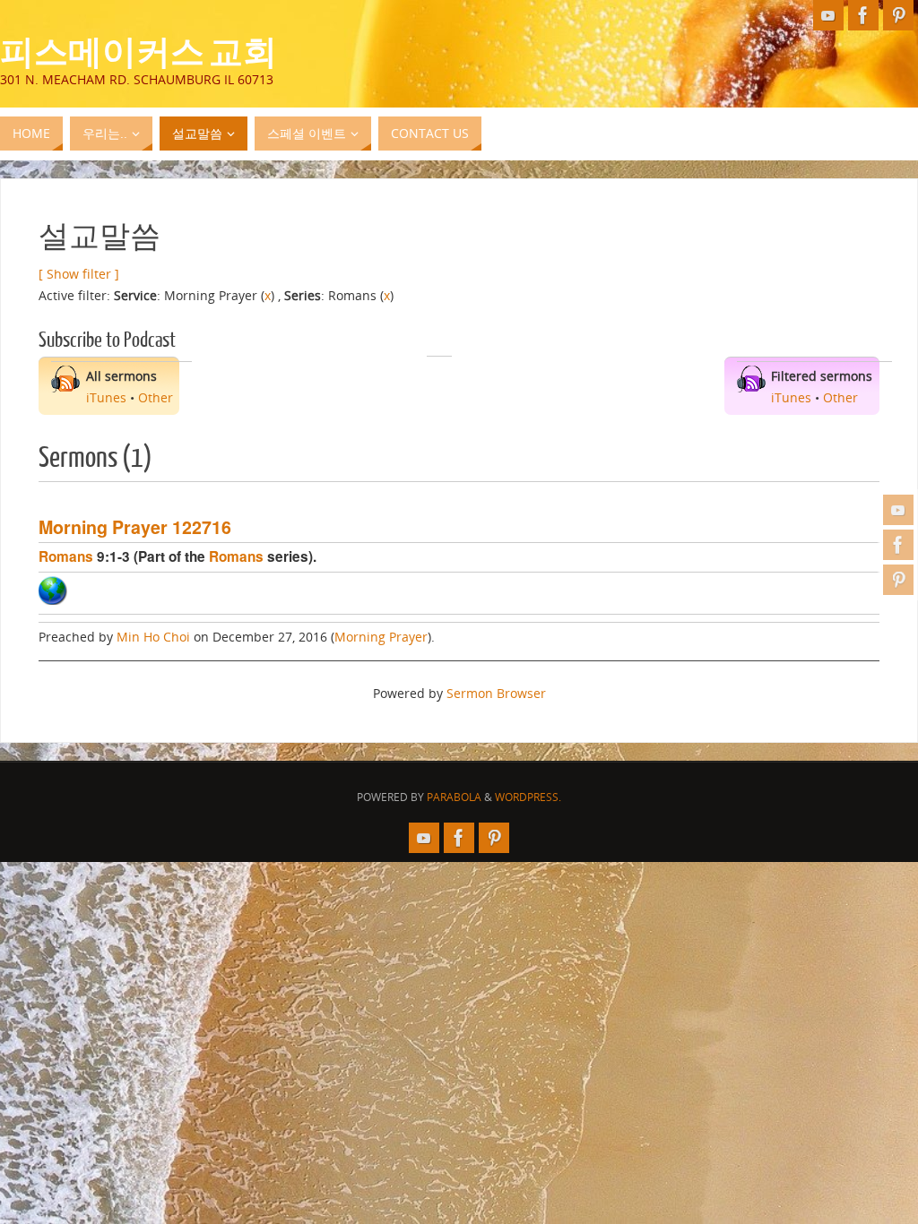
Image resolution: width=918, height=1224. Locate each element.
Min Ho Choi (153, 636)
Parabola (454, 797)
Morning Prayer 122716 (135, 526)
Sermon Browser (496, 693)
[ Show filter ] (79, 273)
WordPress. (528, 797)
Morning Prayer (381, 636)
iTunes (106, 397)
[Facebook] (898, 545)
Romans (66, 556)
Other (155, 397)
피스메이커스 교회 (138, 50)
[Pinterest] (898, 580)
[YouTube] (898, 510)
